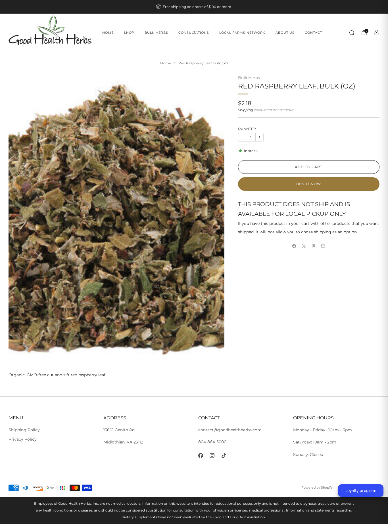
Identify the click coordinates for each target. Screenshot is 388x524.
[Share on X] (304, 246)
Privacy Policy (23, 439)
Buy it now (308, 184)
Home (108, 33)
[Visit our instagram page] (212, 455)
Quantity (247, 129)
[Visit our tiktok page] (224, 455)
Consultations (193, 33)
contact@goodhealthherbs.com (230, 430)
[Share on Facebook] (294, 246)
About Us (285, 33)
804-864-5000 (212, 442)
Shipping (245, 110)
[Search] (351, 32)
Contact (313, 33)
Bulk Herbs (156, 33)
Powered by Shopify (317, 487)
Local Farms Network (242, 33)
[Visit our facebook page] (200, 455)
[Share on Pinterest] (313, 246)
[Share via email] (323, 246)
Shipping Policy (24, 430)
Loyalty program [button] (360, 490)
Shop (129, 33)
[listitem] (194, 7)
